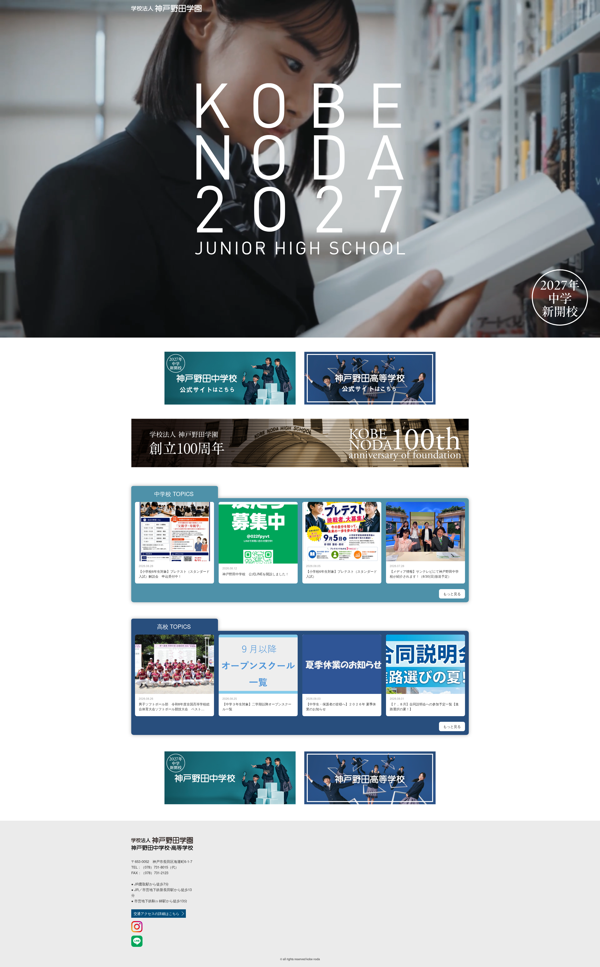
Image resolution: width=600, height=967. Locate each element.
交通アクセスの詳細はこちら (156, 913)
